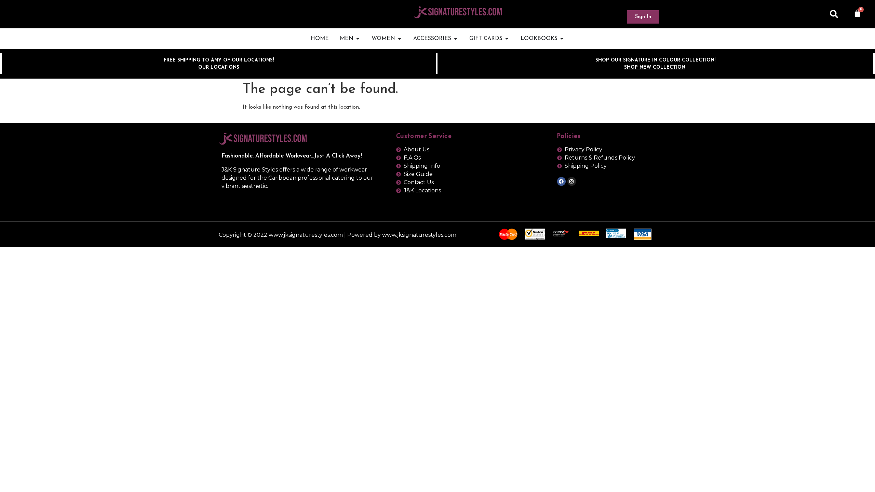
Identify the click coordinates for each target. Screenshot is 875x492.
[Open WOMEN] (399, 39)
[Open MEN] (358, 39)
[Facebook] (561, 181)
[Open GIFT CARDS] (507, 39)
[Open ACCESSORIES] (455, 39)
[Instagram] (571, 181)
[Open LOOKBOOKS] (562, 39)
